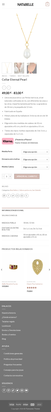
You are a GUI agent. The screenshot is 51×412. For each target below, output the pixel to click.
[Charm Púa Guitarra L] (38, 266)
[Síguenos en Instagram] (9, 391)
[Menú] (3, 4)
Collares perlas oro (25, 190)
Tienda (12, 76)
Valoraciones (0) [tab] (9, 215)
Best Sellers (23, 76)
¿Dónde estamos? (9, 317)
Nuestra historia (9, 313)
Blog (4, 339)
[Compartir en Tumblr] (26, 196)
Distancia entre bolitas (11, 159)
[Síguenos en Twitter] (17, 391)
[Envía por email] (17, 196)
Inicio (4, 76)
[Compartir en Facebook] (9, 196)
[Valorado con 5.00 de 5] (32, 288)
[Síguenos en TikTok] (13, 391)
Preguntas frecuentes (13, 364)
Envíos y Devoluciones (11, 330)
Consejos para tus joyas (14, 370)
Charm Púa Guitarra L (35, 284)
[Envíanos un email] (22, 391)
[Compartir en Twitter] (13, 196)
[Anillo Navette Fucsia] (13, 266)
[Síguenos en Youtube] (26, 391)
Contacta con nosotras (13, 375)
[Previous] (6, 37)
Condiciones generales (13, 353)
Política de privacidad (13, 359)
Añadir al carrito (27, 176)
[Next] (45, 37)
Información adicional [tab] (13, 210)
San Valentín (36, 190)
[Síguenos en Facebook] (4, 391)
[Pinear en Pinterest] (22, 196)
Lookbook (6, 326)
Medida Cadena (8, 167)
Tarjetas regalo (8, 321)
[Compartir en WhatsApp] (4, 196)
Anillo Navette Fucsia (10, 284)
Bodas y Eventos (9, 334)
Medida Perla (7, 151)
